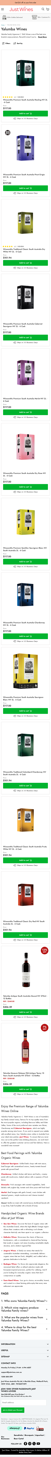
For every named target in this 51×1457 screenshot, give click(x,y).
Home (3, 25)
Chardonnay (6, 1174)
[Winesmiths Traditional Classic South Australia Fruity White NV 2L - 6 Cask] (25, 820)
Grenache (5, 1184)
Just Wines (24, 1137)
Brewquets (29, 1435)
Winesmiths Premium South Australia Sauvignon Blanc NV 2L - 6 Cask (23, 698)
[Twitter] (34, 1443)
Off (44, 952)
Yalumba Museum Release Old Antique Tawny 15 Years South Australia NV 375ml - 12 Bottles (23, 1074)
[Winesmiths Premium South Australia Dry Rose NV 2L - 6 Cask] (25, 447)
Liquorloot (39, 1435)
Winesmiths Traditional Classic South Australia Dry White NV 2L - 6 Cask (24, 250)
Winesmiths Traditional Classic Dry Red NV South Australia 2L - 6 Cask (24, 922)
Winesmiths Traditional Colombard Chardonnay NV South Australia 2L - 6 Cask (24, 773)
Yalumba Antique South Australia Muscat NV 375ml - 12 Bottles (25, 997)
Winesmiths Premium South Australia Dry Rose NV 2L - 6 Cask (24, 474)
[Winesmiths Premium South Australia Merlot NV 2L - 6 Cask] (25, 372)
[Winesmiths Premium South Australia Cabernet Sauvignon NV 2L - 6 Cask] (25, 297)
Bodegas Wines (10, 1264)
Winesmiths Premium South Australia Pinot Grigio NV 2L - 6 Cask (24, 175)
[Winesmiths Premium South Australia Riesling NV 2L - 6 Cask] (25, 73)
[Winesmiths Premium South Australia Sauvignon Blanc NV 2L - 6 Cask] (25, 671)
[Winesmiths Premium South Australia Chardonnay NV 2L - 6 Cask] (25, 596)
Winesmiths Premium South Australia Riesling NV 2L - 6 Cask (25, 101)
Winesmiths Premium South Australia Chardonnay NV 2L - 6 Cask (24, 623)
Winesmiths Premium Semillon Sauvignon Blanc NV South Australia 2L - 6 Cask (25, 549)
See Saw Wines (10, 1223)
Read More (42, 37)
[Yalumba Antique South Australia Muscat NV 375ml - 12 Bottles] (25, 970)
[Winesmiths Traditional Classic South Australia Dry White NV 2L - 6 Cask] (25, 223)
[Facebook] (25, 1443)
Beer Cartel (19, 1439)
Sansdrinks (18, 1435)
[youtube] (38, 1443)
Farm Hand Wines (11, 1280)
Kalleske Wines (10, 1237)
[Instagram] (29, 1443)
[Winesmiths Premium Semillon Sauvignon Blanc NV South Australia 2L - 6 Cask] (25, 522)
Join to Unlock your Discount (12, 1410)
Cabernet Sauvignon (23, 1128)
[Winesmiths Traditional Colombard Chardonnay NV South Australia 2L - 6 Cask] (25, 746)
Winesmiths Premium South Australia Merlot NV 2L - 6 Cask (25, 399)
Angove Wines (10, 1250)
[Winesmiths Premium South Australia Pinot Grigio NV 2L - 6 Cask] (25, 148)
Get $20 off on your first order (25, 3)
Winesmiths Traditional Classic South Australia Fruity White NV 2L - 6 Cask (25, 847)
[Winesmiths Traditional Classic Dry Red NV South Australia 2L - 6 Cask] (25, 895)
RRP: (8, 1001)
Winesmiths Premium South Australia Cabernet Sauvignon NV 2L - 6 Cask (22, 325)
